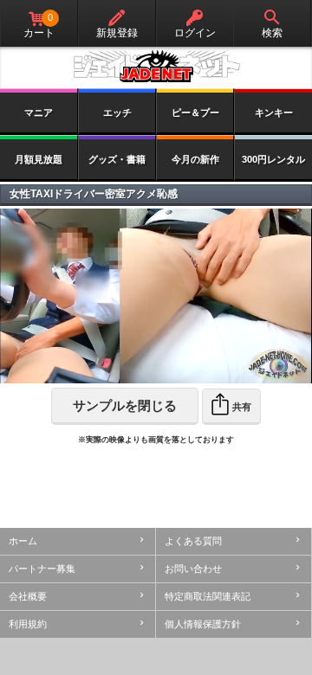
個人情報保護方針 (203, 624)
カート (39, 25)
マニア (38, 112)
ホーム (23, 541)
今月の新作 (195, 159)
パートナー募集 (42, 568)
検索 (272, 33)
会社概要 (28, 596)
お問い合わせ (193, 568)
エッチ (117, 112)
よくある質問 (193, 541)
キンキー (274, 112)
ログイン (195, 33)
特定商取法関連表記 (207, 596)
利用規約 (28, 624)
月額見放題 (38, 159)
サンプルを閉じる (125, 405)
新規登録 (117, 33)
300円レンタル (273, 159)
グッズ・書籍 (117, 159)
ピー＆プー (195, 112)
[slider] (120, 371)
